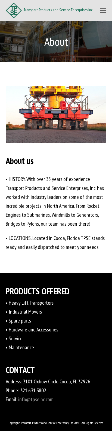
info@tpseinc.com (36, 399)
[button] (103, 10)
